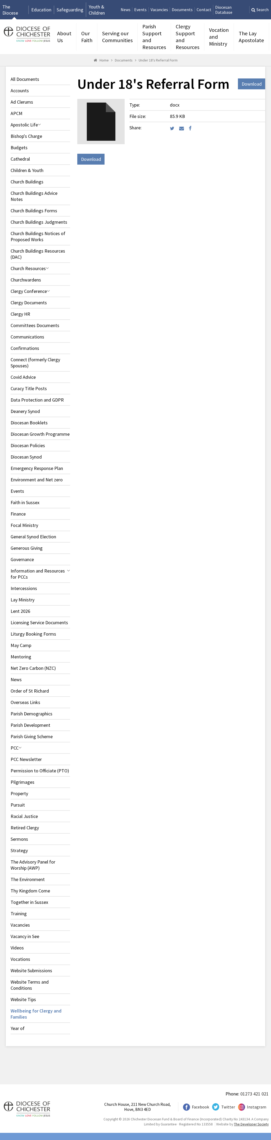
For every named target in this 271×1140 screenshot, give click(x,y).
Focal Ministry (24, 525)
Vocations (20, 959)
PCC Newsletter (26, 759)
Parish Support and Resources (154, 37)
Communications (27, 337)
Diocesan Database (223, 10)
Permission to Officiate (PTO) (40, 771)
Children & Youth (27, 170)
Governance (22, 559)
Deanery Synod (25, 411)
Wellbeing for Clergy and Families (36, 1014)
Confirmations (25, 348)
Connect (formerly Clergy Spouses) (35, 362)
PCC (15, 748)
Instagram (256, 1107)
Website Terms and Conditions (30, 985)
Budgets (19, 147)
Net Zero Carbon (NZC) (33, 668)
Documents (182, 9)
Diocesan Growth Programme (40, 434)
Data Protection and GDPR (37, 400)
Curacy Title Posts (29, 388)
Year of (18, 1028)
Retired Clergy (25, 828)
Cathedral (20, 159)
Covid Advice (23, 377)
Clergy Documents (29, 303)
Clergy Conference (29, 291)
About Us (64, 37)
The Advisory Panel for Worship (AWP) (33, 865)
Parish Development (30, 725)
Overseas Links (25, 702)
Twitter (228, 1107)
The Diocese (10, 10)
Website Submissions (31, 970)
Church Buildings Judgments (39, 222)
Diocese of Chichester (26, 33)
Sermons (19, 839)
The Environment (28, 879)
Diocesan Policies (28, 445)
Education (41, 10)
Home (104, 60)
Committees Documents (35, 325)
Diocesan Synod (26, 457)
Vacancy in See (25, 936)
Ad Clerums (22, 102)
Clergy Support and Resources (187, 37)
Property (19, 793)
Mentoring (21, 657)
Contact (204, 9)
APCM (16, 113)
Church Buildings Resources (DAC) (38, 254)
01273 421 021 (254, 1094)
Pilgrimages (22, 782)
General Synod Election (33, 537)
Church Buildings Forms (34, 211)
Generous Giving (27, 548)
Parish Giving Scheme (32, 736)
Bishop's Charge (26, 136)
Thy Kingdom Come (30, 891)
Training (19, 913)
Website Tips (23, 999)
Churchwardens (26, 280)
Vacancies (159, 9)
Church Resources (28, 268)
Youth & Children (97, 10)
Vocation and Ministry (219, 37)
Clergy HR (20, 314)
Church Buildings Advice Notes (34, 196)
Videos (17, 948)
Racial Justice (24, 816)
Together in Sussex (29, 902)
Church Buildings (27, 182)
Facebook (200, 1107)
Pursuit (18, 805)
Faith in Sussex (25, 502)
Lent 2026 (20, 611)
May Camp (21, 645)
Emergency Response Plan (37, 468)
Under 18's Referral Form (158, 60)
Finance (18, 514)
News (125, 9)
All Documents (25, 79)
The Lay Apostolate (251, 37)
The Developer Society (251, 1124)
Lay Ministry (22, 600)
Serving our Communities (117, 37)
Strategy (19, 850)
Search (262, 9)
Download (252, 84)
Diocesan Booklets (29, 423)
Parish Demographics (31, 714)
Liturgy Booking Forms (33, 634)
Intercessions (24, 588)
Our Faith (86, 37)
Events (140, 9)
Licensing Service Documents (39, 622)
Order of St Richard (30, 691)
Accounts (20, 90)
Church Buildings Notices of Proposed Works (38, 236)
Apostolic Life (24, 125)
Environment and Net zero (37, 480)
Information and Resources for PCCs (38, 574)
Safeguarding (70, 10)
